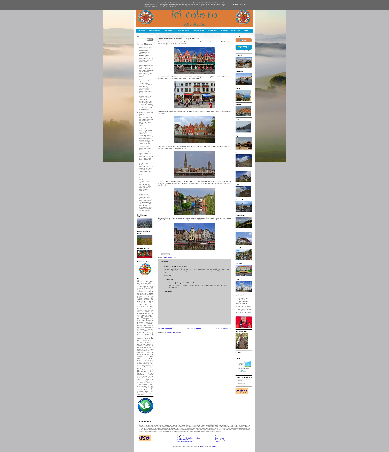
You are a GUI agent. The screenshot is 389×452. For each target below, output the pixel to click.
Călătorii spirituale (169, 30)
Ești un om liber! (144, 163)
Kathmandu (148, 345)
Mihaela (166, 266)
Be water (147, 288)
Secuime (151, 374)
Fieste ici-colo (149, 327)
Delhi (149, 313)
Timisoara (143, 386)
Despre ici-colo (235, 30)
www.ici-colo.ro (195, 438)
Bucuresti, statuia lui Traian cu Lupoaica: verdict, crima (145, 97)
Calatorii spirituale (143, 299)
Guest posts (150, 329)
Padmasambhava (142, 363)
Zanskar (139, 394)
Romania (141, 371)
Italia (148, 342)
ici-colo (171, 283)
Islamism (151, 340)
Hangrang (145, 330)
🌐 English (243, 40)
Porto (152, 363)
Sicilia (151, 378)
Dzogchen (140, 324)
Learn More (234, 4)
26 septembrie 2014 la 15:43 (178, 266)
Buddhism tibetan (145, 294)
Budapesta (140, 293)
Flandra (169, 257)
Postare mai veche (223, 328)
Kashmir (139, 345)
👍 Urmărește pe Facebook (243, 47)
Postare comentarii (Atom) (174, 332)
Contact (217, 441)
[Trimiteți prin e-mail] (162, 254)
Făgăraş (139, 327)
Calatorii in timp (143, 296)
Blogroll (246, 30)
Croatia (147, 311)
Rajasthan (148, 368)
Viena (146, 391)
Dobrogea (145, 319)
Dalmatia (140, 313)
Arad (150, 286)
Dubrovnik (147, 322)
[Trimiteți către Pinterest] (169, 254)
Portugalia (142, 365)
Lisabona (140, 349)
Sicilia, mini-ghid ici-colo (146, 65)
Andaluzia (143, 286)
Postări (240, 380)
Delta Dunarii (141, 315)
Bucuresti (148, 291)
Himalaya (145, 334)
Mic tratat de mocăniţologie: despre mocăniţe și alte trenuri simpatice (145, 131)
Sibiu (145, 378)
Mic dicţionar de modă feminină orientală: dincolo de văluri (145, 48)
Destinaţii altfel (212, 30)
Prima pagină (141, 30)
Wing (149, 393)
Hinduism (140, 336)
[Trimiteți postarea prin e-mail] (174, 257)
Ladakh (140, 347)
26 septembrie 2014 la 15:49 (185, 283)
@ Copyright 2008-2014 (184, 438)
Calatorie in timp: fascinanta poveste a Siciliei (145, 148)
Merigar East (148, 350)
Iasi (149, 336)
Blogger (214, 446)
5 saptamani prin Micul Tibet (145, 284)
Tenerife (145, 384)
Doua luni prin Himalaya (144, 320)
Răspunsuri (169, 279)
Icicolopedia (140, 338)
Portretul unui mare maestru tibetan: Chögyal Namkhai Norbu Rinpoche (242, 300)
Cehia (144, 306)
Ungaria (139, 391)
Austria (139, 288)
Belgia (164, 257)
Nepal (151, 356)
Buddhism (150, 293)
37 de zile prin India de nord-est (145, 282)
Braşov (141, 291)
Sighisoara (150, 381)
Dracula (139, 322)
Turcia (148, 388)
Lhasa (149, 347)
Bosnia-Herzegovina (148, 290)
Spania (148, 382)
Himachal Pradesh (145, 332)
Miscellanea (143, 354)
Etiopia (149, 325)
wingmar (202, 446)
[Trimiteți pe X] (165, 254)
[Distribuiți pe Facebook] (167, 254)
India (151, 338)
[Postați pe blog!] (163, 254)
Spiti (138, 384)
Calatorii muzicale (143, 298)
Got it (242, 4)
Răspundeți (167, 275)
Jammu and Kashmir (144, 344)
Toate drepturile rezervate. (184, 441)
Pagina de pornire (194, 328)
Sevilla (139, 378)
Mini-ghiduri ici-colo (154, 30)
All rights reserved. (182, 439)
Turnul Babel (224, 30)
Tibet (151, 384)
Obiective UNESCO (183, 30)
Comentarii (241, 383)
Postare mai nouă (165, 328)
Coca (138, 311)
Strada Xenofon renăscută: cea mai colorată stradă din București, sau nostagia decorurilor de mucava (146, 197)
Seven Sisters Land (145, 376)
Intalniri (145, 340)
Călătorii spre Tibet (198, 30)
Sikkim (141, 382)
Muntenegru (140, 356)
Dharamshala (148, 317)
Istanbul (141, 342)
